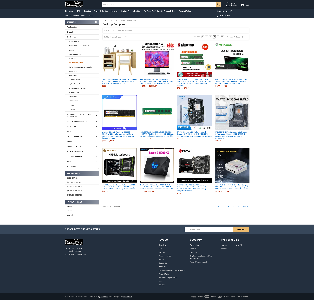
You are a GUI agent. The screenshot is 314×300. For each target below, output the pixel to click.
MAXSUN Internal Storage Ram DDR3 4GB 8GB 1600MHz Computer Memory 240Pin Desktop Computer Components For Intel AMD (231, 81)
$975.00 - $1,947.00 (73, 182)
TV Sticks (72, 105)
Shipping (87, 11)
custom (69, 207)
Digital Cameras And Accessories (80, 67)
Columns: (197, 37)
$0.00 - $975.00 (72, 178)
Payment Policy (185, 11)
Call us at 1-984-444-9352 (77, 255)
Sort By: (106, 37)
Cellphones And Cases (75, 136)
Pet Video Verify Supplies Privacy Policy (159, 11)
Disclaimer (69, 11)
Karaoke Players (74, 80)
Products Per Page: (233, 37)
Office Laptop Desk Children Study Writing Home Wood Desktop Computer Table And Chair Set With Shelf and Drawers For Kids (119, 81)
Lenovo (69, 211)
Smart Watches (74, 92)
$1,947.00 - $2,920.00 (74, 186)
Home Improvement (74, 146)
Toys (69, 161)
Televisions (73, 97)
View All (70, 215)
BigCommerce (103, 297)
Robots (71, 50)
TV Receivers (73, 101)
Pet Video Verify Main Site (75, 16)
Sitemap (162, 285)
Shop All (70, 32)
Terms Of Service (101, 11)
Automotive (71, 126)
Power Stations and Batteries (79, 46)
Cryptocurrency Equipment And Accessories (79, 115)
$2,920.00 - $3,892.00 (74, 191)
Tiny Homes (71, 166)
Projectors (72, 58)
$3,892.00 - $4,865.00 (74, 195)
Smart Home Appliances (77, 88)
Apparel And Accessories (77, 121)
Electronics (71, 37)
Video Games (73, 109)
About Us (136, 11)
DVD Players (73, 71)
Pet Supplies (72, 27)
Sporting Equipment (74, 156)
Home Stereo (73, 75)
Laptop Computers (75, 84)
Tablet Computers (75, 54)
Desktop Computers (76, 63)
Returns (114, 11)
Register (234, 5)
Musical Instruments (75, 151)
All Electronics (74, 42)
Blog (90, 16)
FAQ (78, 11)
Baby (69, 131)
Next (244, 206)
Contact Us (125, 11)
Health (69, 141)
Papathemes (127, 297)
